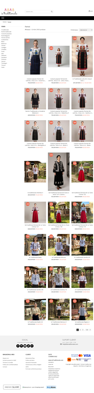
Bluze (2, 41)
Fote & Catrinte (5, 37)
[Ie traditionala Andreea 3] (35, 171)
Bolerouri (3, 43)
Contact (5, 367)
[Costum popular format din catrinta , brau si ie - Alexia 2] (59, 131)
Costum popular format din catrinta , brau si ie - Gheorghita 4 (35, 144)
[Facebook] (18, 346)
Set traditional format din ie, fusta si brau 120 (58, 226)
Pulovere (3, 59)
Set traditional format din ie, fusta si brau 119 (82, 226)
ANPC (27, 367)
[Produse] (3, 18)
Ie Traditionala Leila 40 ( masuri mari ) (82, 79)
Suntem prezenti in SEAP (9, 360)
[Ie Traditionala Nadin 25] (35, 309)
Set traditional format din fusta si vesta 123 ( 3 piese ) (59, 193)
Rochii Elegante (5, 36)
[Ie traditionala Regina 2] (82, 309)
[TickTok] (28, 346)
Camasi (3, 45)
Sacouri (3, 61)
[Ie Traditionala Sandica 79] (59, 277)
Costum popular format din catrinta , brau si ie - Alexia (82, 144)
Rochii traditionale (6, 32)
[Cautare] (51, 11)
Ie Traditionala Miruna (59, 257)
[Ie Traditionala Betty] (35, 245)
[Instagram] (32, 346)
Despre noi (6, 358)
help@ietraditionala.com (70, 344)
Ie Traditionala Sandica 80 (35, 290)
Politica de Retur (30, 360)
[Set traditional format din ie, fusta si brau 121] (35, 212)
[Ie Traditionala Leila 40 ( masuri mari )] (82, 56)
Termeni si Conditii (8, 362)
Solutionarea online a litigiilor (33, 364)
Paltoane (3, 55)
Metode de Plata (30, 358)
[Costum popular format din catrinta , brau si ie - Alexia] (82, 131)
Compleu (3, 49)
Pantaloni (4, 57)
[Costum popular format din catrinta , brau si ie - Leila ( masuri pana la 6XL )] (59, 56)
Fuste (2, 51)
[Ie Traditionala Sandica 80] (35, 277)
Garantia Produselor (31, 362)
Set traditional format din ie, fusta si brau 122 (82, 193)
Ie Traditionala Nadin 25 (35, 322)
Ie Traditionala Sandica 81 (82, 257)
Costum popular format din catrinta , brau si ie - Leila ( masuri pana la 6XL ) (58, 79)
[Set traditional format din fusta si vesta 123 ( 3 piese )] (59, 172)
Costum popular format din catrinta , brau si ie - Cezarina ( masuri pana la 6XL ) (35, 79)
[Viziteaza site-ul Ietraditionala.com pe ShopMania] (51, 387)
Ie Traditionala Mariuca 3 (58, 322)
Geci (2, 53)
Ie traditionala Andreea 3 (35, 193)
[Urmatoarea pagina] (90, 330)
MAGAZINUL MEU (8, 354)
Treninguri (4, 63)
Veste (2, 67)
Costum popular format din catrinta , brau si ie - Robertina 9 (59, 112)
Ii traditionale (5, 30)
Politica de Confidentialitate (10, 364)
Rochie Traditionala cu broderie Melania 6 (35, 112)
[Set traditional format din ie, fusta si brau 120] (59, 212)
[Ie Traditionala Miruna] (59, 245)
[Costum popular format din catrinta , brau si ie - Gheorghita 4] (35, 131)
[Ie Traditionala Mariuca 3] (59, 309)
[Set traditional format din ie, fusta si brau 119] (82, 212)
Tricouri (3, 65)
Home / (5, 22)
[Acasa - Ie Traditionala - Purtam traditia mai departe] (10, 11)
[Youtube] (25, 346)
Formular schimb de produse (33, 369)
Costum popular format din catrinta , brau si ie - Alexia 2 (59, 144)
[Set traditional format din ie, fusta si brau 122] (82, 171)
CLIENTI (28, 354)
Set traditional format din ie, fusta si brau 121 (35, 226)
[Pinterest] (21, 346)
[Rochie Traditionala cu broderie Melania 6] (35, 98)
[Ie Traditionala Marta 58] (82, 277)
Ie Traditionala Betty (35, 257)
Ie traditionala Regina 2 (82, 322)
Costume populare (6, 34)
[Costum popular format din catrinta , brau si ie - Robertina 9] (59, 98)
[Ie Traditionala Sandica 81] (82, 245)
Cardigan (3, 47)
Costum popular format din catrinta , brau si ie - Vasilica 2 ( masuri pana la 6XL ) (82, 112)
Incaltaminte (4, 39)
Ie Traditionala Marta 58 (82, 290)
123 (87, 330)
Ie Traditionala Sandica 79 (59, 290)
